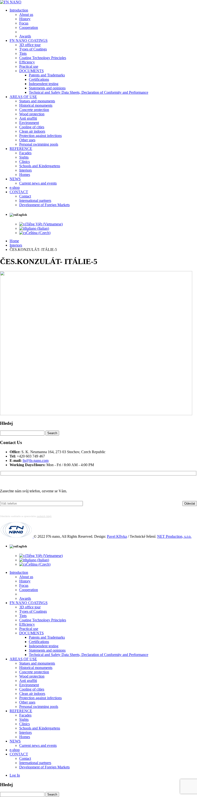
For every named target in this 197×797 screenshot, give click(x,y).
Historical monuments (35, 105)
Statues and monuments (37, 101)
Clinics (24, 162)
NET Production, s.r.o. (174, 536)
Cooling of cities (31, 127)
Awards (25, 36)
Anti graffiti (28, 118)
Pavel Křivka (117, 536)
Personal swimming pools (38, 144)
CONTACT (19, 192)
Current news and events (38, 183)
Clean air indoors (32, 131)
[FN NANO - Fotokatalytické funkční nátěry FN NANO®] (10, 2)
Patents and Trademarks (47, 75)
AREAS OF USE (23, 97)
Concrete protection (34, 110)
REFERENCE (21, 149)
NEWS (15, 179)
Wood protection (31, 114)
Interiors (25, 170)
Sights (24, 157)
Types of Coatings (33, 49)
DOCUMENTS (31, 71)
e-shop (15, 187)
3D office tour (30, 45)
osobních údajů (44, 516)
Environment (29, 123)
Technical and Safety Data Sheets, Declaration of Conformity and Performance (88, 92)
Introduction (19, 10)
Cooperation (28, 27)
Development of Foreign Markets (44, 205)
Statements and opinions (47, 88)
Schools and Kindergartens (39, 166)
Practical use (28, 66)
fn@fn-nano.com (36, 460)
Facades (25, 153)
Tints (23, 53)
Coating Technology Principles (42, 58)
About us (26, 14)
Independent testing (43, 84)
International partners (35, 200)
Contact (25, 196)
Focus (23, 23)
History (25, 19)
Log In (15, 775)
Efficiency (27, 62)
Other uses (27, 140)
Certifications (39, 79)
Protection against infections (40, 136)
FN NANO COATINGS (29, 40)
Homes (24, 175)
